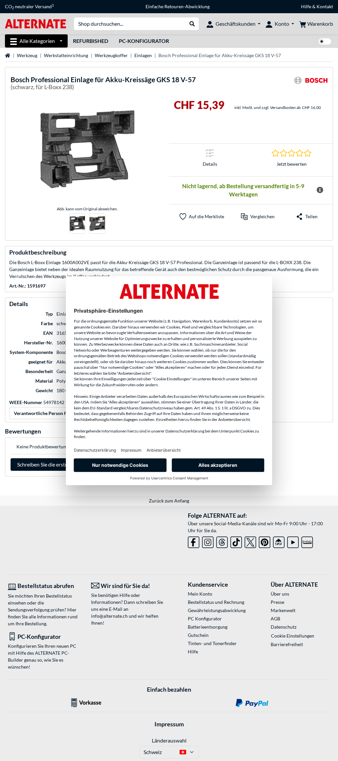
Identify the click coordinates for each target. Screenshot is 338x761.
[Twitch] (307, 541)
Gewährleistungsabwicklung (217, 610)
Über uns (280, 594)
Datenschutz (283, 627)
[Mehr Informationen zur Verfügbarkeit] (320, 190)
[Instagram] (208, 541)
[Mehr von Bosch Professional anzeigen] (310, 84)
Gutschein (198, 635)
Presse (277, 602)
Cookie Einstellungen (292, 636)
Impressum (169, 724)
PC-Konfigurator (144, 41)
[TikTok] (236, 541)
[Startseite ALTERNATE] (35, 23)
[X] (250, 541)
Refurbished (90, 41)
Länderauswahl (169, 740)
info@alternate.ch (109, 616)
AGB (275, 618)
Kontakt (325, 6)
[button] (258, 217)
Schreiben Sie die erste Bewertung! (56, 464)
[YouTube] (293, 541)
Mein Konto (200, 594)
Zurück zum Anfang (169, 500)
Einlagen (143, 55)
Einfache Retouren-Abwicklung (178, 6)
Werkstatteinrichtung (66, 55)
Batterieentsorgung (207, 627)
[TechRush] (279, 541)
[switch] (325, 41)
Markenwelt (283, 610)
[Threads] (222, 541)
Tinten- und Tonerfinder (212, 643)
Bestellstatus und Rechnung (216, 602)
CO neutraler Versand (29, 6)
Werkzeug (27, 55)
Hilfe (306, 6)
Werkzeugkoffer (111, 55)
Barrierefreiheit (287, 644)
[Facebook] (193, 541)
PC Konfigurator (205, 618)
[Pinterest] (264, 541)
